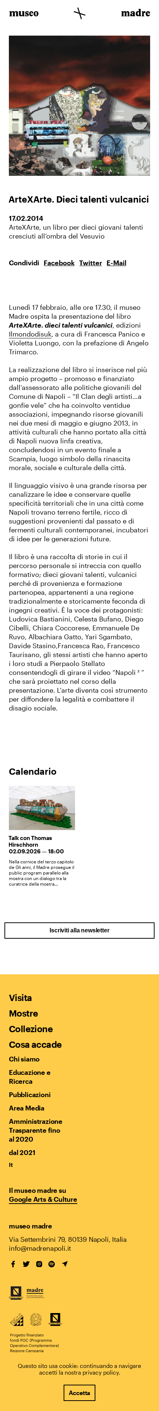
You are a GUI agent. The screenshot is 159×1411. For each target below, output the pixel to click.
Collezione (31, 1028)
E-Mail (116, 263)
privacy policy (100, 1372)
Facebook (59, 263)
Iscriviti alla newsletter (79, 930)
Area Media (26, 1108)
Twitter (90, 263)
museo (24, 14)
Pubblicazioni (29, 1094)
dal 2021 (22, 1152)
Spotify (51, 1264)
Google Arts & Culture (43, 1199)
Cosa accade (35, 1044)
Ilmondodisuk (30, 334)
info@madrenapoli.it (40, 1248)
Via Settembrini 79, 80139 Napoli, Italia (68, 1239)
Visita (20, 997)
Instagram (39, 1264)
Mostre (23, 1013)
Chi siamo (24, 1059)
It (11, 1164)
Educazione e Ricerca (30, 1076)
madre (135, 14)
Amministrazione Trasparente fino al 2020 (35, 1130)
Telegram (64, 1264)
